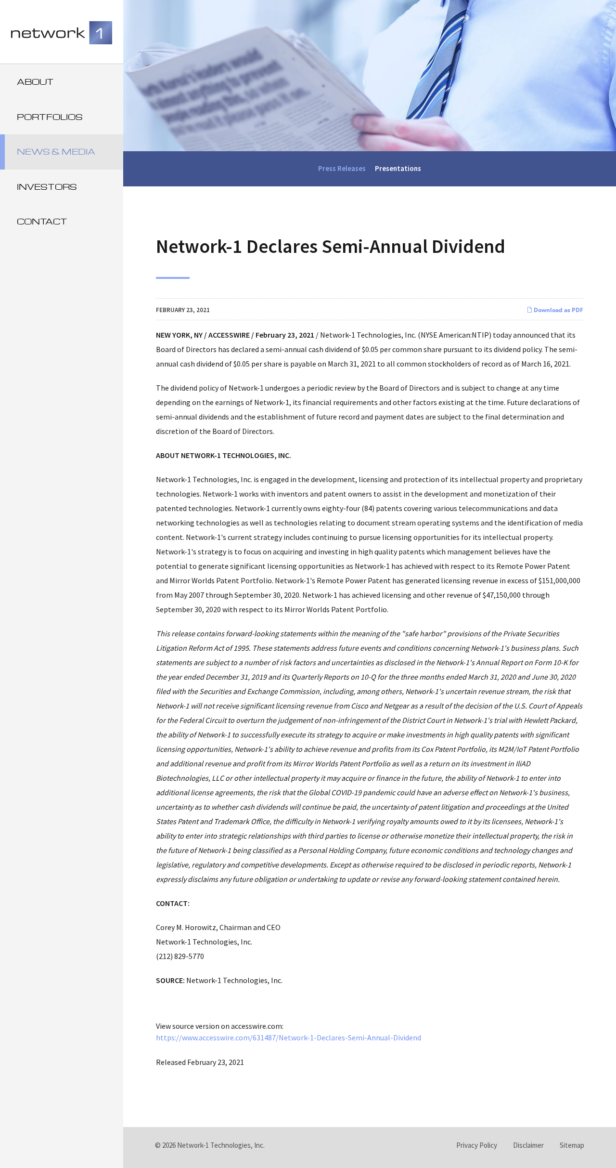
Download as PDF (557, 310)
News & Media (56, 151)
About (35, 82)
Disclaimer (528, 1145)
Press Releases (342, 168)
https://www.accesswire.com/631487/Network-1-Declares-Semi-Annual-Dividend (288, 1037)
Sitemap (572, 1145)
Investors (47, 187)
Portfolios (50, 117)
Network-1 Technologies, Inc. (221, 1145)
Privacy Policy (476, 1145)
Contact (42, 221)
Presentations (398, 168)
